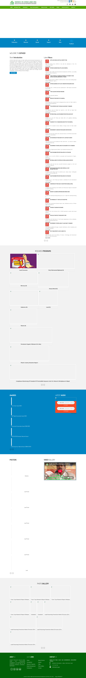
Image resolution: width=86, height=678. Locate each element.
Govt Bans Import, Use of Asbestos (58, 231)
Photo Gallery (41, 666)
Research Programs (31, 664)
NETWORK (52, 7)
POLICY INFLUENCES (34, 7)
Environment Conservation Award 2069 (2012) (20, 426)
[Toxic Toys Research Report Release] (20, 591)
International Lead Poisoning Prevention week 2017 (61, 114)
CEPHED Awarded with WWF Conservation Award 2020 (62, 83)
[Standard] (33, 606)
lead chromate (23, 270)
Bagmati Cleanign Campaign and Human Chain (60, 191)
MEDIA (58, 7)
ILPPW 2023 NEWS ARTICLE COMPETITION (58, 60)
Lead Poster (26, 491)
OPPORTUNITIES (65, 7)
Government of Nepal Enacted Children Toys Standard (62, 145)
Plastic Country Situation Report (29, 362)
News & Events (41, 660)
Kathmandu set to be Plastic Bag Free (58, 199)
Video (39, 664)
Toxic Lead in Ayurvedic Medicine (57, 91)
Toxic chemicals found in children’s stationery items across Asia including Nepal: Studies (62, 76)
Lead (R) (48, 307)
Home (11, 7)
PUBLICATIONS (44, 7)
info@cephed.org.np (56, 667)
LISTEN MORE (73, 413)
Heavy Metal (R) (53, 288)
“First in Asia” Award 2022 (16, 405)
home (28, 660)
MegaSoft (60, 676)
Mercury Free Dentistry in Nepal (57, 98)
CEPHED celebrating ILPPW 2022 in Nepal (59, 67)
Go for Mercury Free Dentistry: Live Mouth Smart (61, 137)
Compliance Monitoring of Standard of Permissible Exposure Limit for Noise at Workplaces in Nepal (43, 381)
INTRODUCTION (17, 7)
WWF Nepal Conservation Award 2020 (19, 416)
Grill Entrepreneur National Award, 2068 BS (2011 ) (21, 446)
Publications (29, 668)
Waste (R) (23, 325)
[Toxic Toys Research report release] (61, 591)
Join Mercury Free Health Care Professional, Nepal (61, 183)
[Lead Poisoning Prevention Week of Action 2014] (57, 606)
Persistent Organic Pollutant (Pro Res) (31, 344)
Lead (27, 570)
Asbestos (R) (24, 307)
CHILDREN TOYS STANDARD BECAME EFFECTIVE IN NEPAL (61, 121)
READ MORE (12, 665)
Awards (39, 662)
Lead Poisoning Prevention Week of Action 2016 (60, 152)
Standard (33, 614)
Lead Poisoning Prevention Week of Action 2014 (57, 614)
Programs (25, 7)
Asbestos (27, 476)
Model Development (31, 666)
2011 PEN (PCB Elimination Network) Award (19, 436)
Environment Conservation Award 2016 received (60, 129)
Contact (73, 7)
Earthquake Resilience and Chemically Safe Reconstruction (59, 169)
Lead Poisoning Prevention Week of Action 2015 (60, 175)
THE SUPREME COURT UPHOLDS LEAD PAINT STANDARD (61, 106)
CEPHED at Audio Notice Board (56, 207)
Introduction (29, 662)
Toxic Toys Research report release (61, 599)
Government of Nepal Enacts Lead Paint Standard (61, 223)
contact (39, 668)
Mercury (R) (24, 285)
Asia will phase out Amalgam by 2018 (58, 215)
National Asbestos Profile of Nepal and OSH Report (61, 160)
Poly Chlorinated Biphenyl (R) (56, 270)
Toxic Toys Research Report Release (20, 599)
